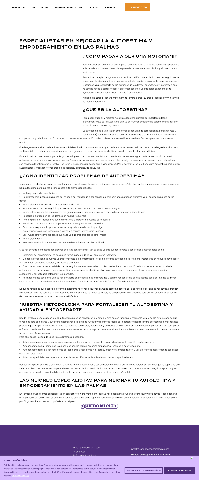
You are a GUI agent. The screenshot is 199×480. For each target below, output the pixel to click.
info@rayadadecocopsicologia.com (150, 448)
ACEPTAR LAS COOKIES (179, 470)
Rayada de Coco (35, 318)
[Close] (194, 458)
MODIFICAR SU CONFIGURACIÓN (142, 470)
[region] (99, 468)
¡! (99, 406)
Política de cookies (20, 475)
